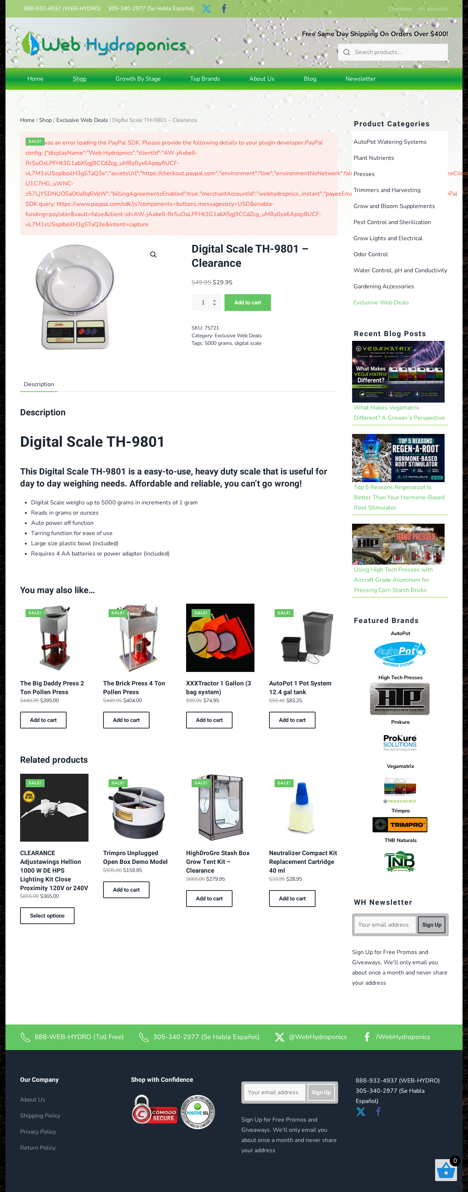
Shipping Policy (40, 1116)
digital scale (248, 343)
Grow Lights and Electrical (388, 238)
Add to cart (247, 303)
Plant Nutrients (374, 158)
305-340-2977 (151, 8)
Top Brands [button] (205, 79)
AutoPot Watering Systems (390, 142)
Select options (47, 916)
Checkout (399, 8)
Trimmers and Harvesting (387, 190)
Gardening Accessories (384, 286)
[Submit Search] (346, 52)
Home (35, 79)
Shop (45, 120)
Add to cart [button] (43, 720)
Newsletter (361, 79)
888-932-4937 (62, 8)
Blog (310, 79)
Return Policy (38, 1148)
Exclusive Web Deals (82, 120)
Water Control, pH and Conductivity (400, 270)
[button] (153, 254)
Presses (364, 174)
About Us (262, 79)
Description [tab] (39, 384)
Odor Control (371, 254)
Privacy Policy (38, 1132)
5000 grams (218, 343)
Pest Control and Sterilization (392, 222)
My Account (433, 8)
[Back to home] (104, 43)
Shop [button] (79, 79)
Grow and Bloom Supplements (394, 206)
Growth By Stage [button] (138, 79)
